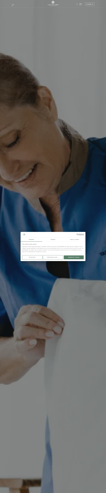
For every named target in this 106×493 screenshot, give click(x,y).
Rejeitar (32, 257)
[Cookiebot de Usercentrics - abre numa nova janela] (77, 235)
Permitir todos (73, 257)
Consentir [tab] (31, 239)
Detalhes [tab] (53, 239)
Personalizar (52, 257)
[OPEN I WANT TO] (92, 4)
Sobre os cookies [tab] (74, 239)
